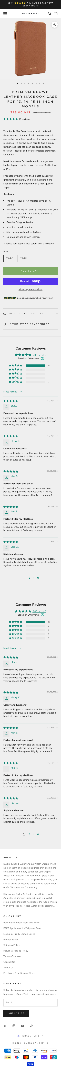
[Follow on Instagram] (14, 1026)
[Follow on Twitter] (5, 1026)
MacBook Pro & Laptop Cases (19, 934)
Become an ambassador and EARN (21, 922)
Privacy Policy (10, 939)
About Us (8, 967)
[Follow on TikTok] (31, 1026)
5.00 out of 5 (39, 355)
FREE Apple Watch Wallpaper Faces (22, 928)
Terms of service (12, 956)
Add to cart (30, 270)
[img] (10, 401)
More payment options (31, 289)
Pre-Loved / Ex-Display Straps (19, 973)
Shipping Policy (11, 945)
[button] (11, 119)
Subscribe (16, 1013)
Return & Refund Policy (15, 950)
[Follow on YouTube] (22, 1026)
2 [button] (29, 577)
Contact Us (9, 962)
